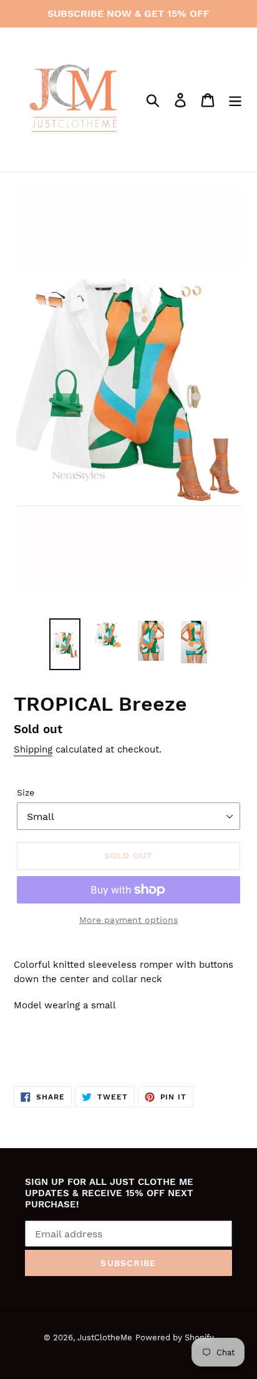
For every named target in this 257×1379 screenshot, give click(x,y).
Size (25, 792)
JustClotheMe (104, 1337)
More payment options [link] (128, 920)
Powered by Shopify (174, 1337)
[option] (65, 644)
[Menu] (235, 99)
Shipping (33, 749)
